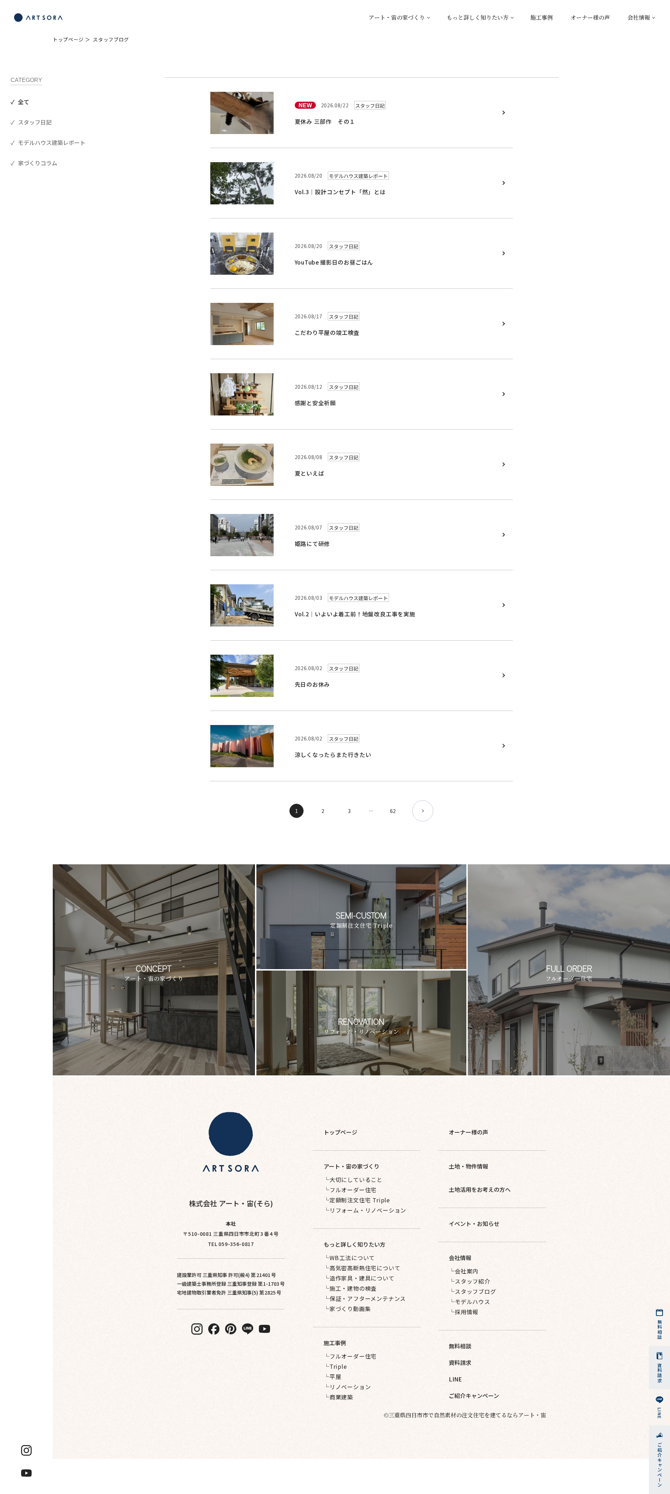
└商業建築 (338, 1397)
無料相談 (460, 1346)
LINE (455, 1379)
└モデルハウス (469, 1301)
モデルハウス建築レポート (51, 142)
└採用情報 (463, 1312)
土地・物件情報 (468, 1166)
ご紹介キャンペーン (474, 1395)
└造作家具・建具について (359, 1278)
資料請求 (460, 1362)
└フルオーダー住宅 (350, 1189)
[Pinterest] (230, 1329)
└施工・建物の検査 (350, 1288)
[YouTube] (26, 1473)
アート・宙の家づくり (397, 17)
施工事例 (541, 17)
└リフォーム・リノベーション (365, 1210)
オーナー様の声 (590, 17)
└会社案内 (463, 1271)
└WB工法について (349, 1257)
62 (393, 810)
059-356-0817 (236, 1243)
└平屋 (332, 1376)
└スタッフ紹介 (469, 1281)
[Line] (247, 1328)
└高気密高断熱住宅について (362, 1268)
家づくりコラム (37, 163)
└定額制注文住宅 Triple (357, 1200)
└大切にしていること (353, 1179)
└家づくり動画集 (347, 1308)
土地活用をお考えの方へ (480, 1189)
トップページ (68, 39)
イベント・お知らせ (474, 1223)
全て (23, 101)
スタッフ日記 (35, 122)
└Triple (335, 1366)
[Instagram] (26, 1450)
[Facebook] (213, 1329)
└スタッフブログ (472, 1291)
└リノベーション (347, 1386)
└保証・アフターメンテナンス (365, 1298)
